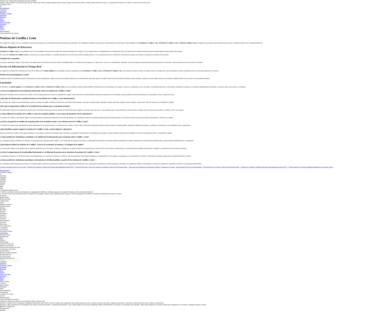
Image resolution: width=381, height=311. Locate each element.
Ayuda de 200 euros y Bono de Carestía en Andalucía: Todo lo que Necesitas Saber (101, 167)
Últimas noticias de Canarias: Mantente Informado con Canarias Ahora (310, 167)
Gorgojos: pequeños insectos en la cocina (13, 167)
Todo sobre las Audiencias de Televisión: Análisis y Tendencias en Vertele (152, 167)
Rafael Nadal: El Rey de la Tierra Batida (189, 167)
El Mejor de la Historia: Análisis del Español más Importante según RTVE (50, 167)
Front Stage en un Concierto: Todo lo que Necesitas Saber (221, 167)
